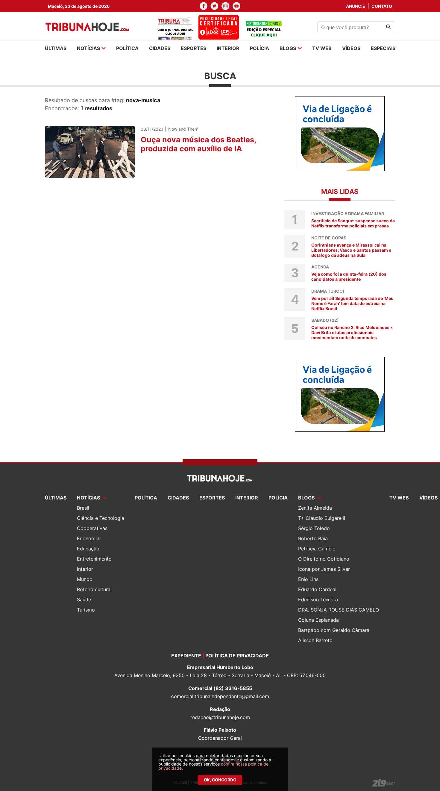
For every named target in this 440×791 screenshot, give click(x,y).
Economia (88, 538)
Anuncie (355, 6)
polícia (259, 48)
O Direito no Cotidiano (323, 559)
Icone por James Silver (324, 569)
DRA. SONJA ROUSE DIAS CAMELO (338, 610)
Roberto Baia (313, 538)
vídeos (351, 48)
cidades (159, 48)
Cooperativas (92, 528)
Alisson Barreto (315, 640)
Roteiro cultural (94, 589)
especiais (383, 48)
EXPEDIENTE (186, 656)
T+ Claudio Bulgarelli (321, 518)
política (127, 48)
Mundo (84, 579)
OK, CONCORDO (220, 779)
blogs (288, 48)
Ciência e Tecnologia (100, 518)
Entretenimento (94, 559)
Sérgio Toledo (314, 528)
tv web (322, 48)
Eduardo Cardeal (317, 589)
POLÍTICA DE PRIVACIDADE (237, 656)
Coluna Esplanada (318, 620)
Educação (88, 549)
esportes (193, 48)
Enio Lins (308, 579)
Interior (85, 569)
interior (228, 48)
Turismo (86, 610)
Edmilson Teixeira (318, 600)
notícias (88, 48)
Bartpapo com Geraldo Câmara (333, 630)
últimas (55, 48)
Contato (381, 6)
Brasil (83, 508)
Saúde (84, 600)
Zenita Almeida (315, 508)
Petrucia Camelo (317, 549)
